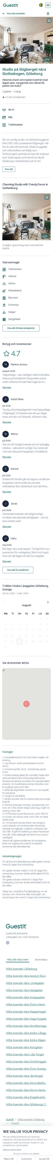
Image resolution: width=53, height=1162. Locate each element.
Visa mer (6, 387)
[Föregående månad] (5, 602)
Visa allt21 (18, 570)
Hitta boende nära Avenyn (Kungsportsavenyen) (26, 976)
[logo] (10, 5)
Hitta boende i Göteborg (21, 968)
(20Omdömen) (17, 97)
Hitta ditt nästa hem (17, 959)
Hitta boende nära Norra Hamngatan (26, 1090)
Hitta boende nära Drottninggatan (26, 1061)
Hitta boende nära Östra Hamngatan (26, 1004)
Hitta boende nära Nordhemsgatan (26, 1025)
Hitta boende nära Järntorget (24, 1075)
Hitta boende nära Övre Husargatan (26, 1068)
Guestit (10, 1119)
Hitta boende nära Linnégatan (25, 983)
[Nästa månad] (48, 602)
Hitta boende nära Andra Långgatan (26, 1033)
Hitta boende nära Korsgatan (24, 1047)
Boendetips (41, 959)
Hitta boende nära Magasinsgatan (26, 1011)
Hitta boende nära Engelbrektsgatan (26, 1097)
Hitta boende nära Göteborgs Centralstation (26, 1104)
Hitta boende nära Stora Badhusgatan (26, 1083)
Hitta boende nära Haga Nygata (26, 1018)
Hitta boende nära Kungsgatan (25, 997)
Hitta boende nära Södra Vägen (26, 1040)
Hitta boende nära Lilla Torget (25, 1054)
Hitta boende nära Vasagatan (24, 990)
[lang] (41, 5)
